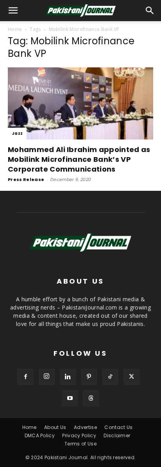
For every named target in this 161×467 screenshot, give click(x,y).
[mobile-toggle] (13, 10)
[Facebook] (25, 377)
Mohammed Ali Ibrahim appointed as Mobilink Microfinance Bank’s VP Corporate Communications (79, 159)
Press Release (26, 179)
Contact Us (118, 427)
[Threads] (91, 398)
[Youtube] (70, 398)
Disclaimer (117, 435)
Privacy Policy (79, 435)
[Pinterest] (89, 377)
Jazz (17, 133)
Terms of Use (80, 443)
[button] (150, 10)
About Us (55, 427)
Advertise (85, 427)
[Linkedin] (68, 377)
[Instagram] (47, 377)
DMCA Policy (40, 435)
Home (15, 29)
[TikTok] (110, 377)
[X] (132, 377)
